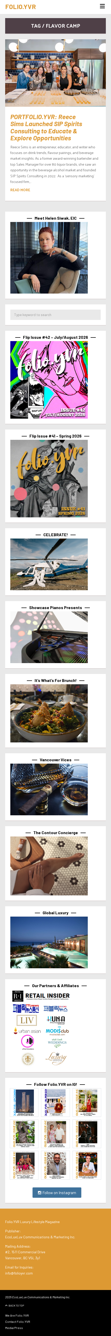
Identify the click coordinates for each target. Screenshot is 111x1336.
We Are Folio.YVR (17, 1315)
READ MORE (20, 190)
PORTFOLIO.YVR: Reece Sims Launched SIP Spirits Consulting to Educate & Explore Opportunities (46, 127)
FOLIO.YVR (20, 6)
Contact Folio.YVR (17, 1321)
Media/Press (14, 1328)
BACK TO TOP (16, 1305)
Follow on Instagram (59, 1192)
